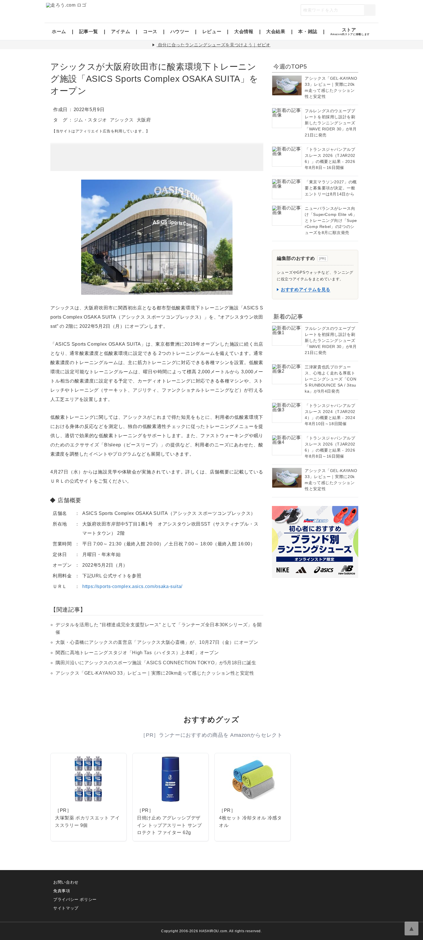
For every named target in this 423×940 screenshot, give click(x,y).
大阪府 (144, 119)
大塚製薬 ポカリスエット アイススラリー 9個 (87, 821)
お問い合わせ (66, 882)
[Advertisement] (157, 157)
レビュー (212, 31)
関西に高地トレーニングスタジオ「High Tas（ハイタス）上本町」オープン (137, 652)
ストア (350, 31)
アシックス (122, 119)
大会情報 (244, 31)
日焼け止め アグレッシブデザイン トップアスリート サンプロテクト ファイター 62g (169, 825)
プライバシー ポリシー (75, 899)
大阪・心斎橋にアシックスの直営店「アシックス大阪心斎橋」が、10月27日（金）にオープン (157, 642)
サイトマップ (66, 908)
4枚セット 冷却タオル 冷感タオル (250, 821)
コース (150, 31)
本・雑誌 (307, 31)
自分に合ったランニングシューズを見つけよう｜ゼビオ (214, 44)
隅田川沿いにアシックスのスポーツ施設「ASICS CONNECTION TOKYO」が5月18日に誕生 (156, 662)
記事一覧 (88, 31)
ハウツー (180, 31)
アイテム (120, 31)
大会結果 (275, 31)
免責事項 (61, 890)
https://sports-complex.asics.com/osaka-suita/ (132, 586)
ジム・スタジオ (90, 119)
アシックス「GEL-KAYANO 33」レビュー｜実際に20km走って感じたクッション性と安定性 (155, 673)
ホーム (59, 31)
